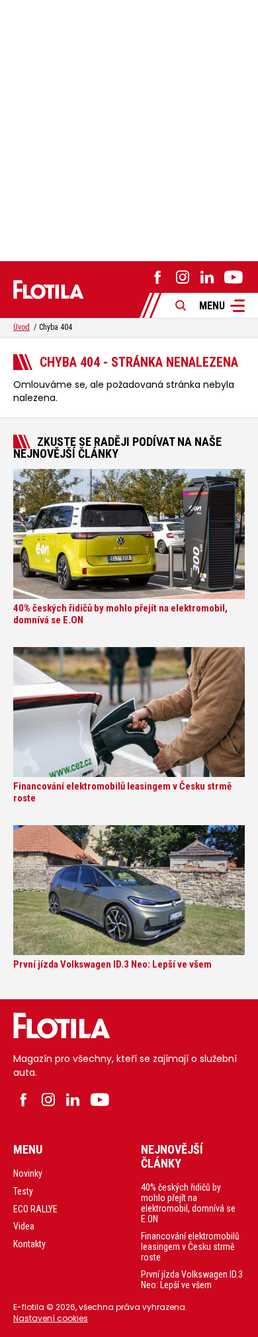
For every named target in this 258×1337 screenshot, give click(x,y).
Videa (23, 1226)
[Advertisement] (129, 128)
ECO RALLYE (35, 1209)
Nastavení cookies (50, 1318)
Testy (23, 1191)
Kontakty (29, 1244)
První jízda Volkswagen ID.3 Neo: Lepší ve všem (192, 1279)
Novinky (27, 1173)
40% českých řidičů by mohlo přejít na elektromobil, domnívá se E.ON (188, 1203)
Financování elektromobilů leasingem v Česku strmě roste (190, 1246)
